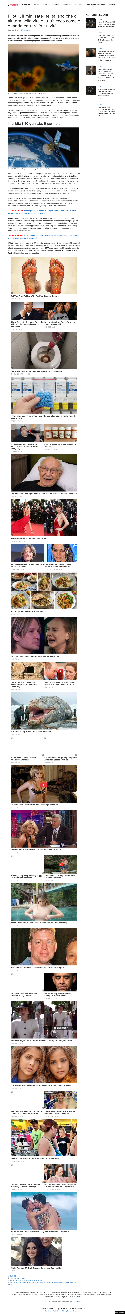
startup (23, 1278)
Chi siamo (48, 1311)
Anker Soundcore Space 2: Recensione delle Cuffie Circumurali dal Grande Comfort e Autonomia (106, 93)
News (36, 5)
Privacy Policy (66, 1311)
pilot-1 (12, 1278)
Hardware (26, 5)
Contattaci (77, 1301)
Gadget (55, 5)
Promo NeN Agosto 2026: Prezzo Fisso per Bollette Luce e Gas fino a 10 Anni (107, 24)
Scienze (112, 5)
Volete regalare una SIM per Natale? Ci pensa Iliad (26, 1280)
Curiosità (79, 5)
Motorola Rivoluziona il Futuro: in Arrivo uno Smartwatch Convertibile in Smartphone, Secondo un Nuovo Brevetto (106, 55)
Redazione (56, 1311)
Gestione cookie (119, 1312)
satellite (17, 1278)
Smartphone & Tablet (96, 5)
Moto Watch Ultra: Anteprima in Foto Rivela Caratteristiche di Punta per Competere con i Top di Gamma (106, 111)
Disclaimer (76, 1311)
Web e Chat (66, 5)
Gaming (45, 5)
